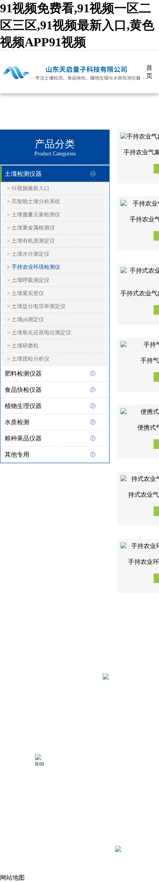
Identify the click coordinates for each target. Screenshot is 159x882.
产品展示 (12, 727)
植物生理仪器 (23, 406)
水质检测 (17, 422)
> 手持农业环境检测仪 (33, 267)
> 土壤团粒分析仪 (28, 359)
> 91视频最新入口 (28, 188)
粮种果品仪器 (23, 438)
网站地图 (12, 877)
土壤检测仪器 (23, 173)
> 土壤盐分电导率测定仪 (36, 306)
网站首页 (12, 713)
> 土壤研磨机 (23, 346)
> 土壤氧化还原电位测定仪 (39, 333)
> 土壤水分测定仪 (28, 254)
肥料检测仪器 (23, 373)
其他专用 (17, 454)
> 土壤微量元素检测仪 (33, 215)
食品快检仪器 (23, 389)
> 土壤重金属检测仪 (31, 228)
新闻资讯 (12, 770)
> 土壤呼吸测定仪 (28, 280)
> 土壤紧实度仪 (25, 293)
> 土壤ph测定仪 (25, 319)
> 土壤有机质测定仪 (31, 241)
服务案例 (12, 741)
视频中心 (12, 755)
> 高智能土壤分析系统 (33, 201)
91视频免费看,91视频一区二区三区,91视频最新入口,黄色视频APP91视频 (77, 25)
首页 (149, 71)
